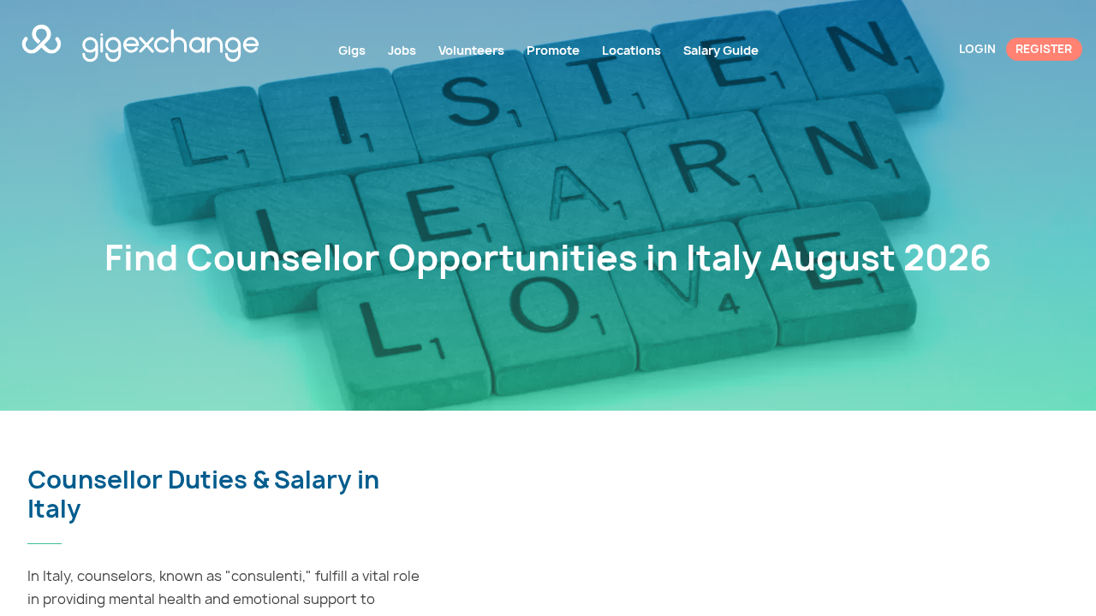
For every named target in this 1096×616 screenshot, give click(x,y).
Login (977, 48)
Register (1044, 48)
